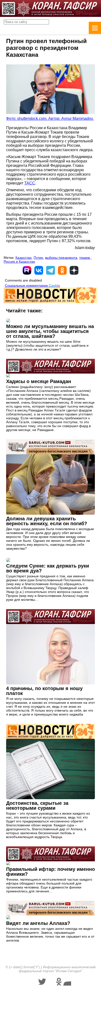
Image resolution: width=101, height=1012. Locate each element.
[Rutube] (27, 270)
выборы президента (61, 258)
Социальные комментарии (32, 285)
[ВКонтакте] (38, 270)
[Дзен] (74, 270)
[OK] (62, 270)
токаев (85, 258)
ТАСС (29, 183)
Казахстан (23, 258)
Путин (38, 258)
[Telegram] (50, 270)
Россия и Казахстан (19, 261)
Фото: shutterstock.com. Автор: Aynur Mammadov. (50, 118)
